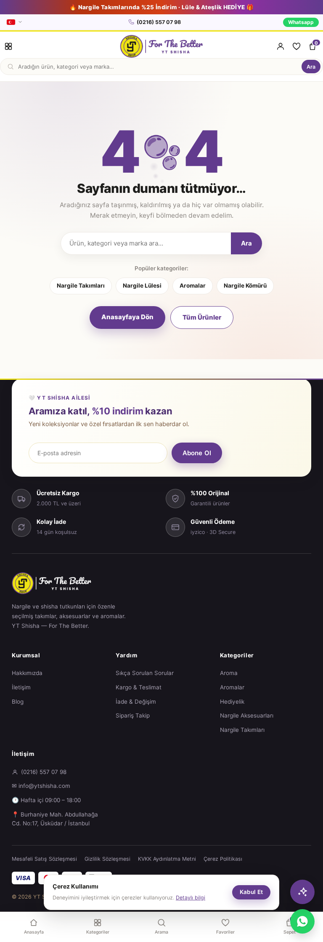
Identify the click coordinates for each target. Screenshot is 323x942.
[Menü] (8, 46)
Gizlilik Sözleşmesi (107, 859)
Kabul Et (251, 892)
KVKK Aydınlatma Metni (167, 859)
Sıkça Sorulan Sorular (145, 673)
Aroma (229, 673)
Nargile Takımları (81, 285)
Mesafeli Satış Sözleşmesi (44, 859)
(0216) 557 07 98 (159, 22)
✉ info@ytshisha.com (41, 785)
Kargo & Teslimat (139, 687)
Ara (311, 67)
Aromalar (193, 285)
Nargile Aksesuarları (246, 715)
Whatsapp (301, 22)
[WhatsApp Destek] (302, 921)
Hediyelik (232, 701)
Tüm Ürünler (202, 317)
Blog (18, 701)
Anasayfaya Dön (127, 317)
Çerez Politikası (223, 859)
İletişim (21, 687)
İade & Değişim (136, 701)
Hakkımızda (27, 673)
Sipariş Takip (133, 715)
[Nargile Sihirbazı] (302, 892)
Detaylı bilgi (190, 897)
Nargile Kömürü (245, 285)
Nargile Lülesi (142, 285)
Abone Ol (197, 453)
